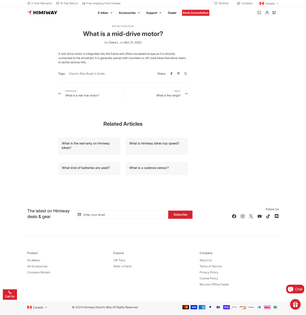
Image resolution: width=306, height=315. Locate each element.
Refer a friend (122, 266)
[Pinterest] (178, 73)
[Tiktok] (268, 216)
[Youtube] (259, 216)
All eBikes (33, 260)
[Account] (267, 12)
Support (151, 13)
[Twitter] (185, 73)
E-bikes (103, 13)
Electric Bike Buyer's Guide (87, 73)
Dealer (172, 13)
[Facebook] (171, 73)
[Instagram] (242, 216)
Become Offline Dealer (214, 284)
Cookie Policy (209, 278)
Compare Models (38, 272)
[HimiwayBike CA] (42, 13)
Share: (161, 73)
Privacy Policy (209, 272)
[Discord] (276, 216)
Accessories (127, 13)
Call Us (10, 296)
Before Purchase (123, 26)
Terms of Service (211, 266)
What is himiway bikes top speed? (154, 143)
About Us (206, 260)
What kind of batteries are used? (86, 168)
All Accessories (37, 266)
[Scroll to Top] (299, 296)
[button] (274, 12)
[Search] (259, 12)
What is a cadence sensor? (149, 168)
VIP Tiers (119, 260)
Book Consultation (195, 13)
